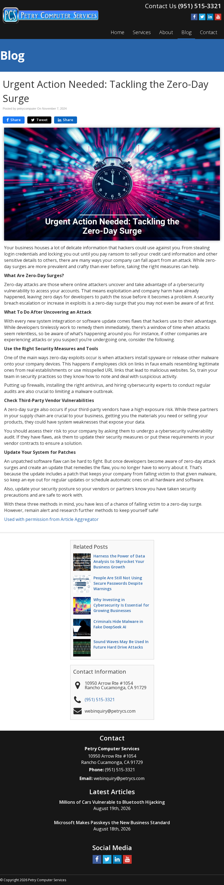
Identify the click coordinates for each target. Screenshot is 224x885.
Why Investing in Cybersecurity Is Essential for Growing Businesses (121, 605)
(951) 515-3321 (199, 6)
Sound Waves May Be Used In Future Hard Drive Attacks (121, 644)
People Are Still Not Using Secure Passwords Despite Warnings (118, 583)
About (166, 32)
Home (117, 32)
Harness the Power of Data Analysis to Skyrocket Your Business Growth (119, 561)
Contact (208, 32)
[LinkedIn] (210, 17)
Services (142, 32)
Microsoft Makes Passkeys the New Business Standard (112, 823)
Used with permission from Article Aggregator (51, 519)
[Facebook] (194, 17)
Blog (186, 32)
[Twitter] (202, 17)
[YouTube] (218, 17)
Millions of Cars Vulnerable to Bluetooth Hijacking (112, 802)
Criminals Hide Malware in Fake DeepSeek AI (118, 624)
